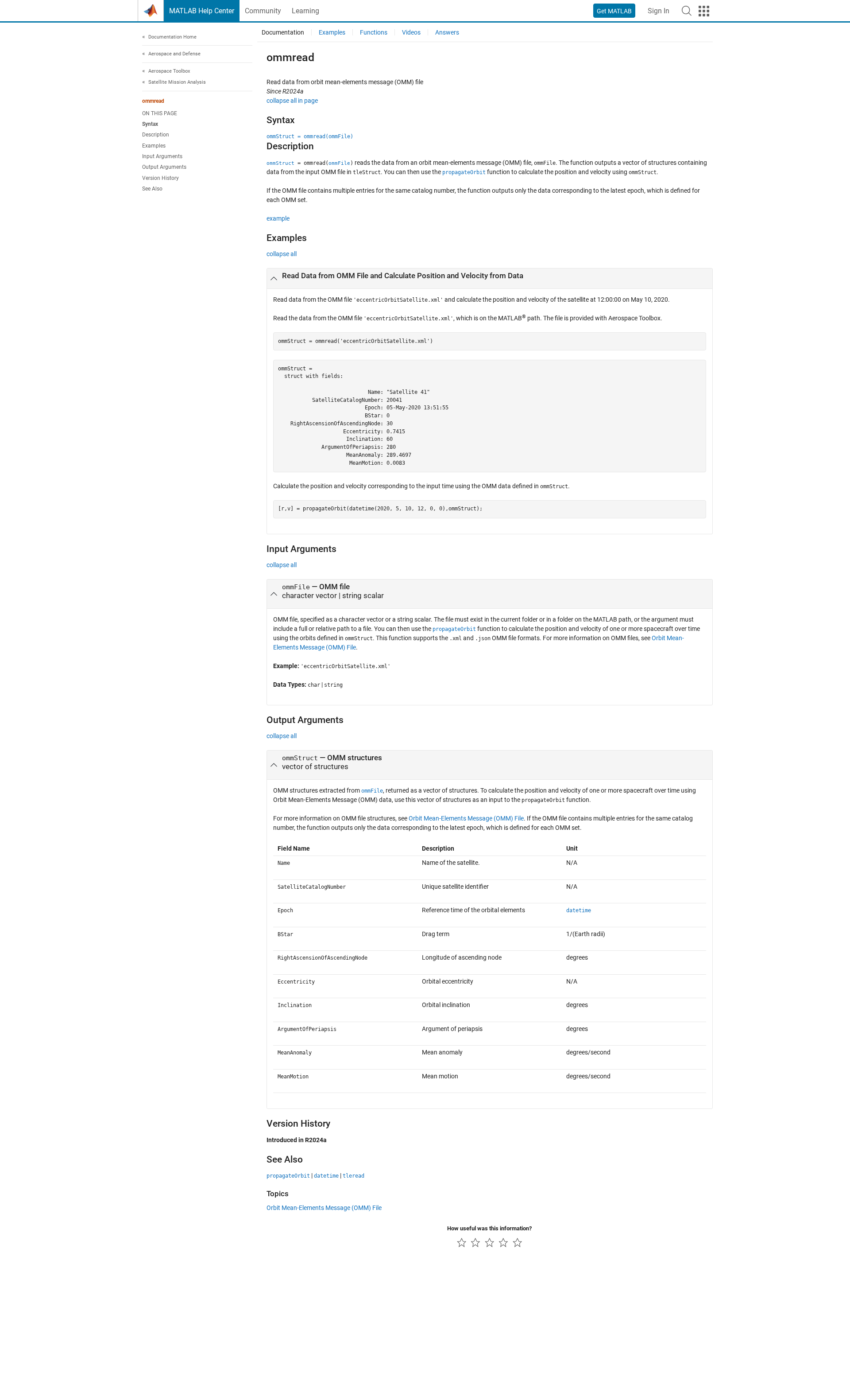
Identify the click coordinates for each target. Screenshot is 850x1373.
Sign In (658, 11)
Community (263, 11)
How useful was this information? (489, 1228)
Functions (373, 32)
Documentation (283, 32)
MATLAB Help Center (201, 11)
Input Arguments (162, 157)
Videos (411, 32)
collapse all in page (292, 100)
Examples (154, 146)
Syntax (150, 124)
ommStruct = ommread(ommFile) (310, 136)
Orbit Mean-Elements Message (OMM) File (466, 818)
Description (155, 135)
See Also (152, 189)
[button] (686, 10)
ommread (153, 101)
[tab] (489, 278)
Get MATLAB (614, 11)
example (278, 218)
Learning (305, 11)
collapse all (282, 253)
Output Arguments (164, 167)
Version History (160, 178)
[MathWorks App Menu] (704, 11)
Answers (447, 32)
